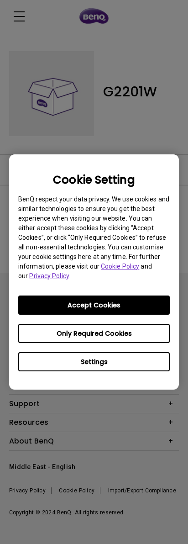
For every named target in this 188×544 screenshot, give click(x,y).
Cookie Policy (120, 266)
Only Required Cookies (94, 333)
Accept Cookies (94, 305)
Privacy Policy (48, 276)
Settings (94, 361)
